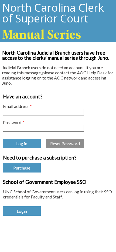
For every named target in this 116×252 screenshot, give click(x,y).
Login (22, 211)
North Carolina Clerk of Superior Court (53, 20)
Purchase (21, 167)
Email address (16, 106)
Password (12, 122)
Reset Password (65, 143)
